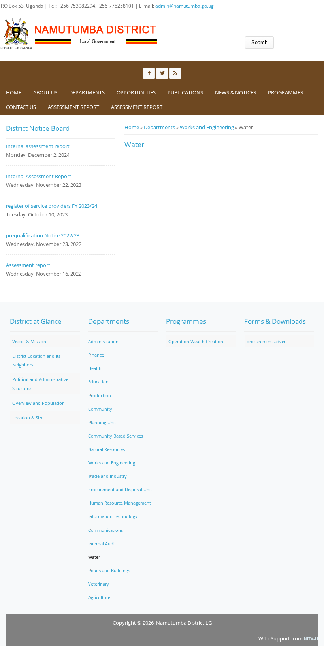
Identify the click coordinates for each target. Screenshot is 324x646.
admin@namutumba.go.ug (184, 5)
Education (98, 382)
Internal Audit (102, 543)
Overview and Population (38, 403)
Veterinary (98, 584)
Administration (103, 341)
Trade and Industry (107, 476)
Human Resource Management (119, 503)
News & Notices (235, 92)
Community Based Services (115, 436)
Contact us (21, 107)
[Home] (79, 33)
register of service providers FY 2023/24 (51, 205)
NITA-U (311, 639)
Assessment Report (73, 107)
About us (45, 92)
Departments (87, 92)
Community (100, 409)
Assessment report (136, 107)
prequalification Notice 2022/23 (42, 235)
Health (95, 368)
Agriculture (99, 597)
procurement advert (267, 341)
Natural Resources (106, 449)
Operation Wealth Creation (195, 341)
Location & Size (27, 418)
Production (99, 395)
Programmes (285, 92)
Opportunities (136, 92)
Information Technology (113, 516)
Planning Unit (102, 422)
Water (94, 557)
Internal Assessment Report (38, 176)
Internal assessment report (38, 146)
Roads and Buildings (109, 570)
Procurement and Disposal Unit (120, 489)
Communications (105, 530)
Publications (185, 92)
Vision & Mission (29, 341)
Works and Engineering (207, 127)
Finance (96, 355)
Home (13, 92)
